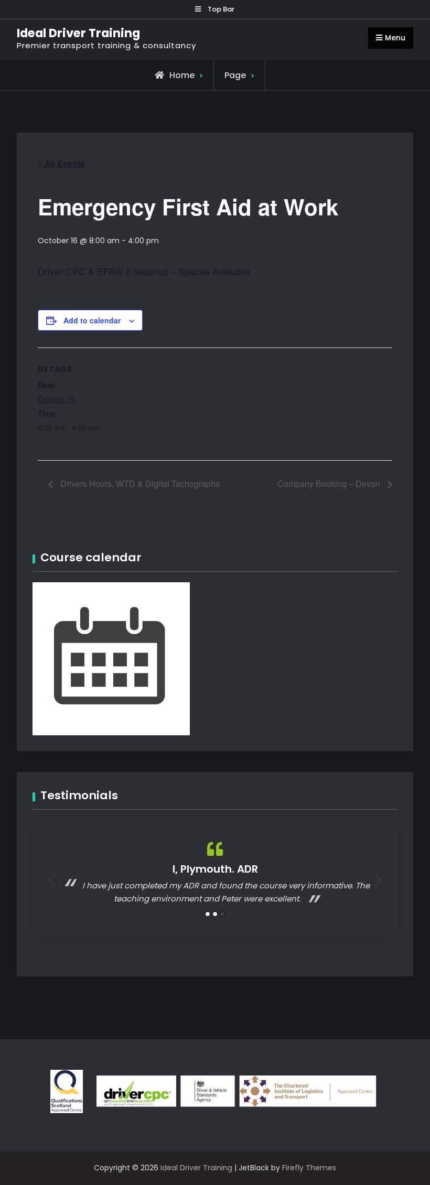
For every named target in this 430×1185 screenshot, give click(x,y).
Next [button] (378, 880)
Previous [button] (52, 880)
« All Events (61, 163)
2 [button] (215, 914)
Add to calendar (92, 320)
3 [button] (222, 914)
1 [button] (207, 914)
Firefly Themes (309, 1167)
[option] (215, 873)
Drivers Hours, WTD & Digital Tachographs (139, 483)
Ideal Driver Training (78, 33)
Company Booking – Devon (329, 483)
